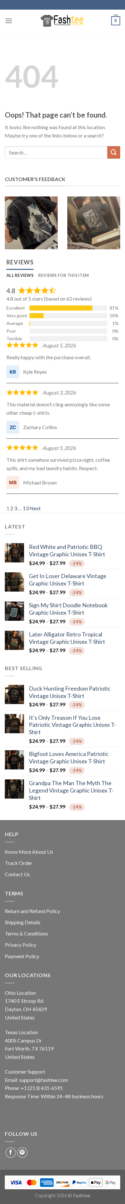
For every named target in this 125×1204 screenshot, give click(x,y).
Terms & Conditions (26, 933)
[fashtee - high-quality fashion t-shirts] (62, 21)
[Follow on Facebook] (10, 1152)
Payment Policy (22, 956)
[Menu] (9, 21)
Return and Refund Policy (32, 911)
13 (26, 508)
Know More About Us (29, 852)
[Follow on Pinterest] (22, 1152)
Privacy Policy (20, 945)
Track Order (18, 863)
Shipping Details (22, 922)
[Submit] (113, 152)
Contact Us (17, 874)
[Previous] (6, 227)
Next (35, 508)
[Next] (119, 227)
